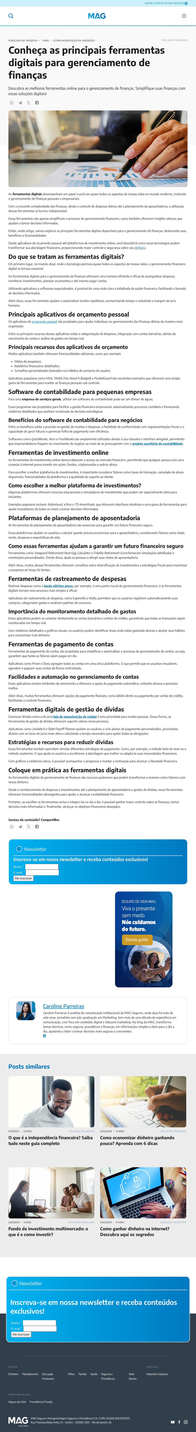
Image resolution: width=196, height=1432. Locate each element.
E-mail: (19, 872)
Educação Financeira (175, 40)
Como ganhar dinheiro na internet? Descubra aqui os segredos (141, 1169)
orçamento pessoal (44, 321)
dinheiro (140, 248)
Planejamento (30, 1374)
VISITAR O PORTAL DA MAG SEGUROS (164, 3)
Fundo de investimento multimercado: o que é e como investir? (50, 1169)
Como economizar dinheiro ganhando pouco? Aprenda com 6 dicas (141, 1081)
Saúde (93, 1374)
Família (82, 1374)
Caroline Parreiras (63, 1006)
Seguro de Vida (17, 1401)
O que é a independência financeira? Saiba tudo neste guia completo (47, 1081)
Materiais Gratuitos (157, 1374)
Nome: (18, 866)
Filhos (71, 1374)
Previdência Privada (41, 1401)
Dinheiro (13, 1374)
